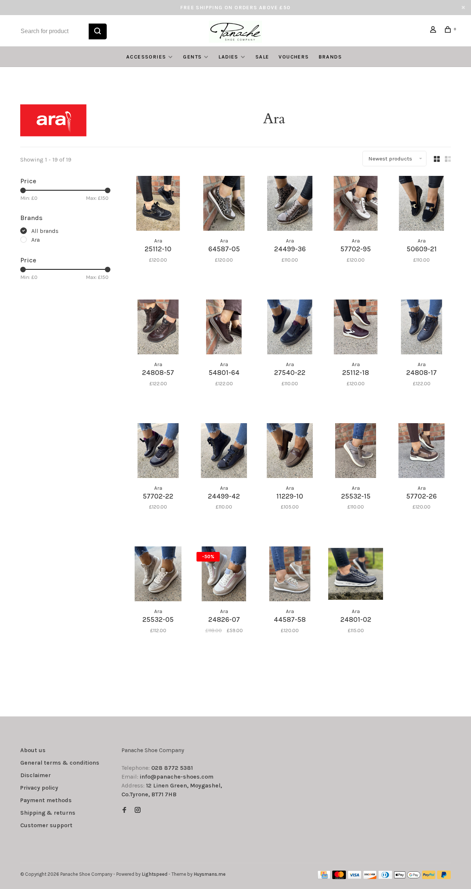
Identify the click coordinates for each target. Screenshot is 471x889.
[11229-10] (289, 452)
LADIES (228, 57)
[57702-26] (421, 452)
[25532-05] (158, 575)
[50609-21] (421, 204)
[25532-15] (355, 452)
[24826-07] (223, 575)
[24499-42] (223, 452)
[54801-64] (223, 328)
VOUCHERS (294, 57)
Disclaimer (35, 775)
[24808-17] (421, 328)
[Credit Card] (324, 877)
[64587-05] (223, 204)
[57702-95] (355, 204)
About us (33, 750)
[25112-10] (158, 204)
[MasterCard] (339, 877)
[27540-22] (289, 328)
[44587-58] (289, 575)
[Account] (434, 31)
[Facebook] (124, 810)
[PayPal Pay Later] (444, 877)
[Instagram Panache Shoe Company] (138, 810)
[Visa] (354, 877)
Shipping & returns (47, 812)
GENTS (192, 57)
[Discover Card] (370, 877)
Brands (330, 57)
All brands (45, 230)
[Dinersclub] (385, 877)
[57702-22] (158, 452)
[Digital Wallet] (407, 877)
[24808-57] (158, 328)
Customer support (46, 825)
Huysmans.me (210, 874)
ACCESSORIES (146, 57)
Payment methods (46, 800)
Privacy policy (39, 787)
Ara (35, 239)
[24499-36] (289, 204)
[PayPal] (429, 877)
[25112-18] (355, 328)
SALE (262, 57)
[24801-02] (355, 575)
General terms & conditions (59, 762)
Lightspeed (154, 874)
